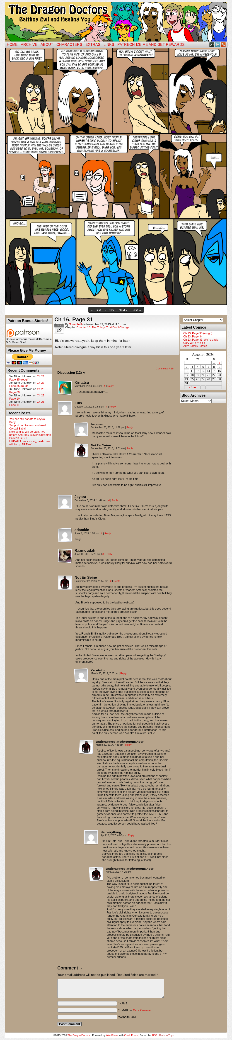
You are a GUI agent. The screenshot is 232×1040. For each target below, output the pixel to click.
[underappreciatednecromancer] (86, 747)
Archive (29, 44)
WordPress (112, 1035)
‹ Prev (109, 310)
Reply (110, 386)
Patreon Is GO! (18, 438)
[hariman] (81, 429)
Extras (92, 44)
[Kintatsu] (65, 388)
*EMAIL (134, 1010)
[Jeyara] (65, 502)
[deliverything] (91, 837)
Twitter (217, 44)
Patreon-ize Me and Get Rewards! (151, 44)
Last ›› (136, 310)
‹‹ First (96, 310)
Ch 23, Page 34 (193, 336)
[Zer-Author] (81, 675)
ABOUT (47, 44)
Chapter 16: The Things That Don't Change (103, 327)
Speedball (75, 324)
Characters (69, 44)
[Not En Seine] (81, 450)
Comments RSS (165, 368)
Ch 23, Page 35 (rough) (27, 378)
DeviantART (212, 44)
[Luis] (65, 408)
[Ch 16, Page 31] (116, 304)
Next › (122, 310)
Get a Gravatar (142, 1010)
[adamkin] (65, 535)
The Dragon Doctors (79, 1035)
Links (109, 44)
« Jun (192, 387)
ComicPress (131, 1035)
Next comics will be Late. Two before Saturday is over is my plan (30, 433)
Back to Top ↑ (166, 1035)
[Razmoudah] (65, 556)
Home (12, 44)
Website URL (127, 1017)
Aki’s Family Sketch (195, 346)
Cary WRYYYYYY (194, 342)
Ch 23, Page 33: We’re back (200, 339)
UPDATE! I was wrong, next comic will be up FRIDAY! (30, 443)
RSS (223, 44)
